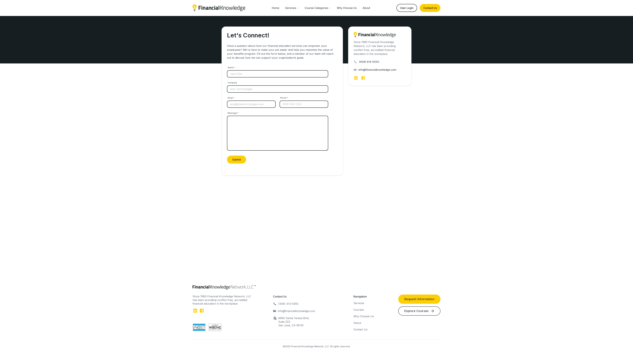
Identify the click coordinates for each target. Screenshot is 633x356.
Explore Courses (416, 311)
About (366, 8)
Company (232, 82)
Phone (284, 98)
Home (275, 8)
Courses (358, 309)
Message (233, 113)
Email (231, 98)
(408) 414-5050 (369, 61)
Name (231, 67)
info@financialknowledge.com (377, 69)
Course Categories (316, 8)
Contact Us (430, 8)
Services (290, 8)
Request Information (419, 299)
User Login (406, 8)
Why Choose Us (347, 8)
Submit (236, 159)
